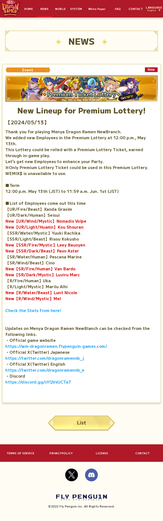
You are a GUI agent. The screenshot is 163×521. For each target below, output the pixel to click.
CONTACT (136, 9)
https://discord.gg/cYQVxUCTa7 (38, 382)
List (81, 422)
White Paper (97, 9)
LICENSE (102, 453)
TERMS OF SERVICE (20, 453)
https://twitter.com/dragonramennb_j (44, 358)
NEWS (44, 9)
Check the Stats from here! (33, 310)
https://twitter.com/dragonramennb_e (44, 370)
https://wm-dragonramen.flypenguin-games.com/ (56, 346)
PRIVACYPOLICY (61, 453)
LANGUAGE (154, 9)
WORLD (60, 9)
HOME (28, 9)
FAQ (118, 9)
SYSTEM (76, 9)
